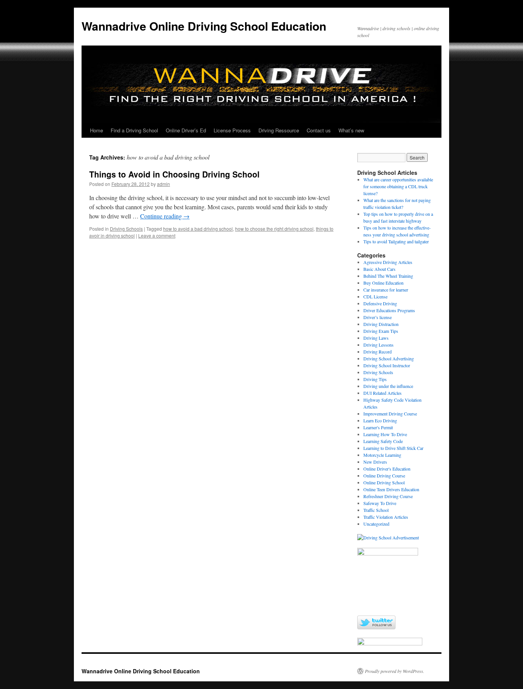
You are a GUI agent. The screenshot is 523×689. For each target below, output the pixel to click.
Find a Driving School (134, 130)
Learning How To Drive (385, 434)
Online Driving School (384, 482)
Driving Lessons (378, 345)
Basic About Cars (379, 269)
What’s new (351, 130)
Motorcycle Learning (382, 455)
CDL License (375, 296)
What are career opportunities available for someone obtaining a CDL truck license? (398, 186)
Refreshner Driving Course (388, 496)
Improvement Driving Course (390, 413)
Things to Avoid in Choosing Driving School (174, 174)
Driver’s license (377, 317)
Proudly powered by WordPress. (394, 671)
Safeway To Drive (379, 503)
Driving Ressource (278, 130)
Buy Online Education (383, 283)
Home (96, 130)
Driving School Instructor (386, 365)
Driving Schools (126, 228)
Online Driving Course (384, 475)
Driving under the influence (388, 386)
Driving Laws (376, 338)
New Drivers (375, 462)
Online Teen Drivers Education (391, 489)
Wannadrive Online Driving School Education (204, 26)
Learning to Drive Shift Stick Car (393, 448)
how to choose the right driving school (274, 228)
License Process (232, 130)
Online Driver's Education (386, 469)
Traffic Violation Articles (385, 517)
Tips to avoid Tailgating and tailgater (396, 241)
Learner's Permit (378, 427)
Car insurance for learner (385, 290)
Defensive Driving (380, 303)
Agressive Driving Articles (387, 262)
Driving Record (377, 352)
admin (163, 184)
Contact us (319, 130)
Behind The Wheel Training (388, 276)
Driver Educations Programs (389, 310)
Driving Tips (375, 379)
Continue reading (165, 216)
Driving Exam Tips (380, 331)
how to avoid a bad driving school (198, 228)
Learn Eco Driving (380, 420)
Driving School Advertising (388, 358)
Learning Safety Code (383, 441)
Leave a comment (156, 235)
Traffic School (376, 510)
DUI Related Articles (382, 393)
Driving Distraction (381, 324)
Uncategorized (376, 524)
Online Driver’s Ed (186, 130)
